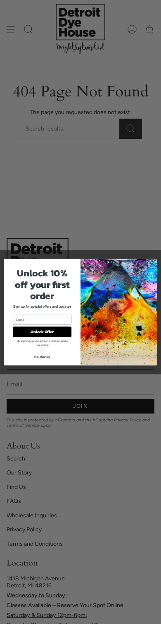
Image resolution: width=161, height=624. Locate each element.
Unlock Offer (42, 331)
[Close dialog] (152, 263)
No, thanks (42, 356)
